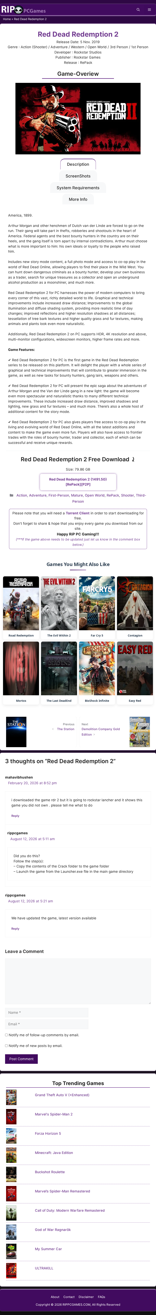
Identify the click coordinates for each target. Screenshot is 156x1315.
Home (7, 19)
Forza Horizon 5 (48, 1133)
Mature (77, 495)
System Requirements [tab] (78, 187)
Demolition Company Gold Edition (101, 731)
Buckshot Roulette (50, 1172)
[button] (138, 9)
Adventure (38, 495)
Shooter (127, 495)
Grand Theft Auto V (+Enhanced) (62, 1095)
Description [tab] (78, 164)
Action (21, 495)
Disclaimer (86, 1297)
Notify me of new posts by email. (36, 1046)
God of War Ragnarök (53, 1230)
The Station (65, 729)
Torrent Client (78, 513)
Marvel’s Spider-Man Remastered (62, 1191)
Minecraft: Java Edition (54, 1153)
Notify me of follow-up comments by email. (44, 1035)
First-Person (59, 495)
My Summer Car (48, 1249)
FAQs (101, 1297)
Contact (69, 1297)
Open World (95, 495)
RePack (113, 495)
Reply (15, 815)
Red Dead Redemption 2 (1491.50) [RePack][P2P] (78, 482)
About (55, 1297)
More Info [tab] (78, 199)
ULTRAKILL (44, 1268)
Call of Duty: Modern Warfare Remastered (70, 1210)
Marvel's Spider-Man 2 (54, 1114)
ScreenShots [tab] (78, 176)
